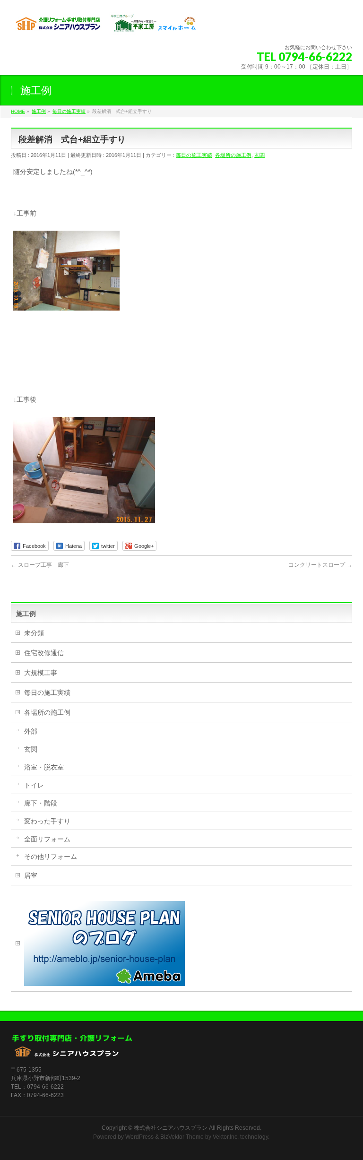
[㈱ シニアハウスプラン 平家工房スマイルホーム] (105, 26)
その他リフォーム (50, 856)
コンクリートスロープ (320, 565)
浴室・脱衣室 (44, 767)
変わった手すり (47, 821)
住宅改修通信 (44, 653)
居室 (30, 875)
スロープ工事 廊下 (40, 565)
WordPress (139, 1137)
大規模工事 (40, 672)
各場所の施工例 (233, 155)
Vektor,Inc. (226, 1137)
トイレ (34, 785)
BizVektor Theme (182, 1137)
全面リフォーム (47, 839)
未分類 (34, 633)
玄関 (259, 155)
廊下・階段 (40, 803)
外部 (30, 731)
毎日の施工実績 (194, 155)
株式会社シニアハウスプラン (170, 1128)
